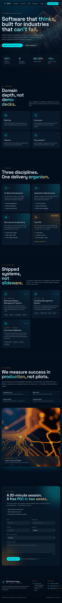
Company (9, 527)
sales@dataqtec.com (55, 586)
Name (8, 519)
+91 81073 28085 (54, 583)
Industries (16, 3)
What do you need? (12, 534)
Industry (34, 527)
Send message (12, 558)
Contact (42, 3)
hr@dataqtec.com (55, 588)
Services (23, 3)
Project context (11, 542)
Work (29, 3)
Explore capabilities (31, 45)
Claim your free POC (39, 241)
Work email (35, 519)
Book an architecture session (11, 45)
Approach (35, 3)
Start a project (52, 3)
